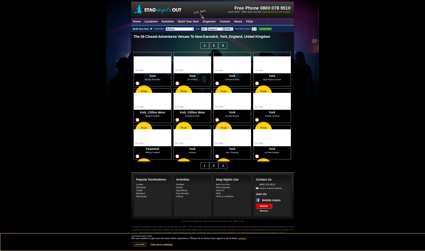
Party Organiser (223, 187)
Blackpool (140, 193)
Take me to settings (161, 244)
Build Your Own (223, 184)
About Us (220, 190)
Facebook (258, 200)
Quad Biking (181, 190)
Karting (179, 187)
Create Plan (265, 29)
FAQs (218, 193)
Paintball (180, 184)
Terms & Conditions (225, 196)
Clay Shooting (182, 193)
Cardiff (139, 190)
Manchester (141, 196)
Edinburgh (141, 187)
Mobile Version (264, 206)
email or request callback (270, 188)
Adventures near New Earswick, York (158, 10)
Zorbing (179, 196)
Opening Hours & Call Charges (276, 12)
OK (140, 244)
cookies (242, 238)
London (139, 184)
